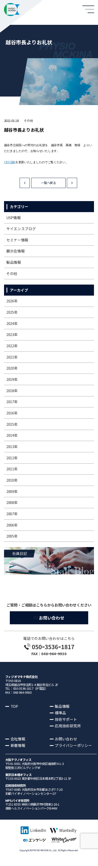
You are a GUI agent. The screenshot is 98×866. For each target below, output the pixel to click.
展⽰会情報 (15, 250)
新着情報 (18, 745)
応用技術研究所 (68, 725)
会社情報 (18, 738)
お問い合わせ (51, 618)
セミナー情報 (17, 239)
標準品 (60, 712)
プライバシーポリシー (73, 745)
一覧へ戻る (48, 183)
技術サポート (66, 719)
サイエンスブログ (21, 228)
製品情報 (13, 262)
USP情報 (13, 217)
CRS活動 (9, 162)
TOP (14, 706)
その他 (28, 120)
